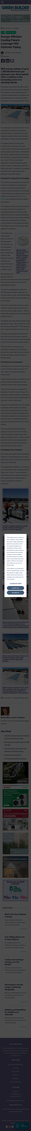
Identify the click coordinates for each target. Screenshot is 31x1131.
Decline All (15, 592)
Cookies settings (15, 583)
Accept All (15, 588)
